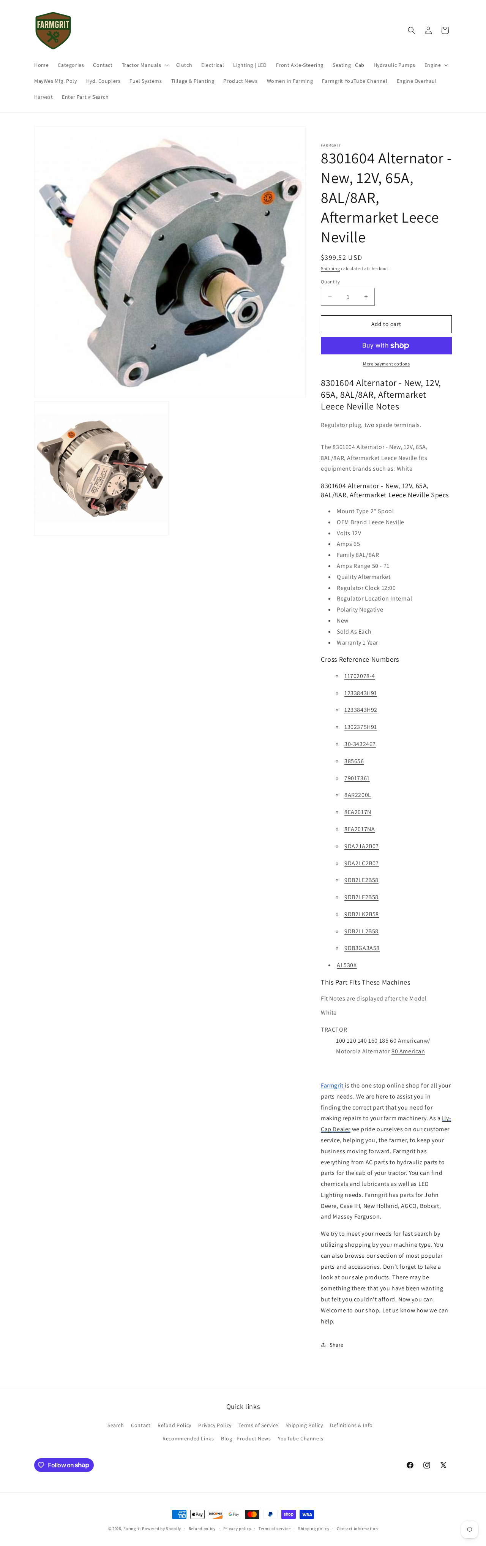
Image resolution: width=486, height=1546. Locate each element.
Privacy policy (237, 1528)
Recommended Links (188, 1438)
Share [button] (337, 1344)
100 (341, 1041)
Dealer (341, 1129)
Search (115, 1424)
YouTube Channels (300, 1438)
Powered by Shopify (161, 1528)
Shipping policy (314, 1528)
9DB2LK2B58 (361, 914)
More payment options (386, 364)
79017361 (357, 778)
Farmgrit (132, 1528)
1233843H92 (360, 710)
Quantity (330, 281)
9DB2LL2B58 (361, 931)
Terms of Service (258, 1424)
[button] (144, 65)
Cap (326, 1129)
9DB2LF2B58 (361, 897)
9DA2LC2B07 (361, 863)
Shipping (330, 268)
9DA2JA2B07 (361, 846)
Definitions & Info (351, 1424)
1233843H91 (360, 693)
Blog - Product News (246, 1438)
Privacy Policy (214, 1424)
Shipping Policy (304, 1424)
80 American (408, 1051)
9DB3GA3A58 (362, 948)
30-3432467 (360, 744)
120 (351, 1041)
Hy (445, 1118)
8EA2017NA (359, 829)
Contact (140, 1424)
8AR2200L (357, 795)
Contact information (357, 1528)
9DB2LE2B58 (361, 880)
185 (384, 1041)
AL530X (347, 965)
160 (373, 1041)
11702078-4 (359, 676)
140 (362, 1041)
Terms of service (274, 1528)
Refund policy (202, 1528)
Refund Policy (174, 1424)
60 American (407, 1041)
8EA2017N (357, 812)
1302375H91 (360, 727)
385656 (354, 761)
